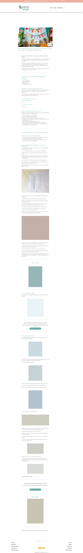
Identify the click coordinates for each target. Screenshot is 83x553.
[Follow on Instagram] (62, 1)
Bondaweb (24, 106)
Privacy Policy (69, 546)
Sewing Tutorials (14, 548)
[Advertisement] (41, 18)
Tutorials (40, 50)
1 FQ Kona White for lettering (27, 104)
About (55, 7)
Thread (23, 102)
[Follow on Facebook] (60, 1)
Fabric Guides (13, 544)
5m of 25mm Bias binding (26, 100)
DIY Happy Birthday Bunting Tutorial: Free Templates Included (35, 48)
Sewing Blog (59, 7)
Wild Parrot (46, 552)
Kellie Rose (20, 50)
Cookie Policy (69, 548)
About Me (13, 542)
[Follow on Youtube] (64, 1)
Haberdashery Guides (15, 546)
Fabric (28, 50)
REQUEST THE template (35, 328)
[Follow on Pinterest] (44, 548)
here (46, 119)
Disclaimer (70, 544)
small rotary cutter (29, 209)
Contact (70, 542)
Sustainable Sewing (35, 50)
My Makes (30, 50)
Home (51, 7)
